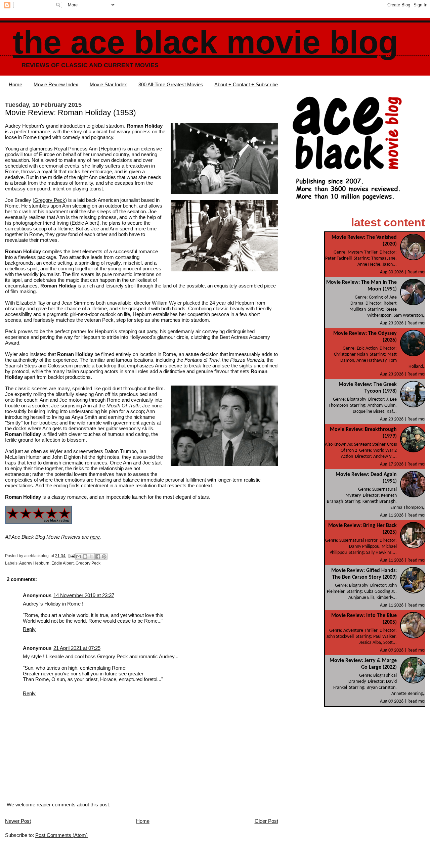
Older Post (266, 821)
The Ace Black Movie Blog (205, 42)
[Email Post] (71, 555)
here (95, 537)
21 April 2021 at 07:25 (76, 648)
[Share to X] (91, 556)
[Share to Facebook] (97, 556)
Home (15, 84)
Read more (417, 272)
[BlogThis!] (85, 556)
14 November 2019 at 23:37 (83, 595)
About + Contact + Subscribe (246, 84)
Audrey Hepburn (23, 126)
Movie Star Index (108, 84)
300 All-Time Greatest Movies (170, 84)
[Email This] (78, 556)
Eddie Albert (62, 563)
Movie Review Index (56, 84)
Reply (29, 629)
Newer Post (18, 821)
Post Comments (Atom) (61, 835)
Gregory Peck (49, 200)
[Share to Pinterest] (104, 556)
